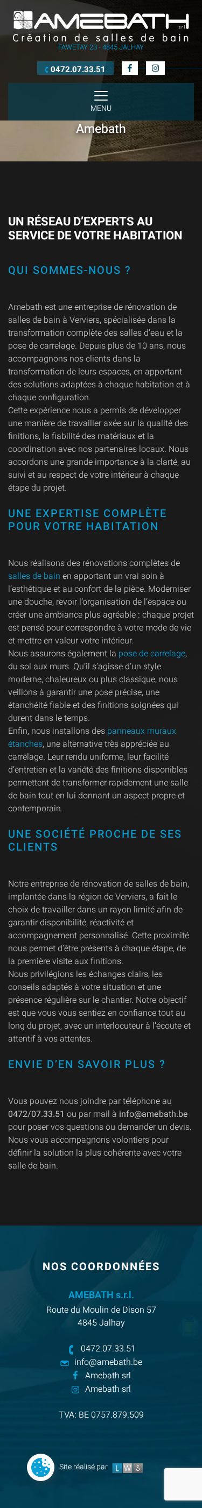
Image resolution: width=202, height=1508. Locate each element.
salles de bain (34, 576)
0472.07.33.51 (108, 1348)
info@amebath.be (108, 1362)
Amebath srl (108, 1375)
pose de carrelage (152, 653)
